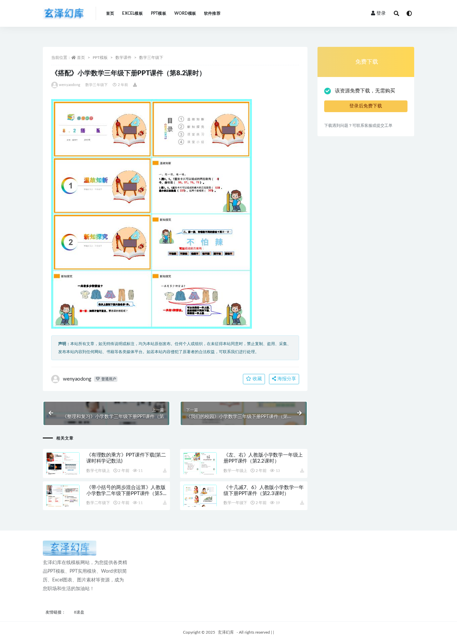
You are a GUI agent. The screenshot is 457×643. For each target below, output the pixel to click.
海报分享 (286, 379)
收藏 (256, 379)
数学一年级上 (235, 471)
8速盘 (79, 612)
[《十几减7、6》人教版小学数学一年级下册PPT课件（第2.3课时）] (200, 504)
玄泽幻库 (226, 632)
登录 (381, 13)
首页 (110, 13)
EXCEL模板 (132, 13)
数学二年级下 (98, 503)
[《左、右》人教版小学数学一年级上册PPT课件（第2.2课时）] (200, 471)
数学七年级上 (98, 471)
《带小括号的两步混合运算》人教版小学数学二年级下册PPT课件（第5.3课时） (126, 493)
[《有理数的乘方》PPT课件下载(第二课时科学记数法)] (63, 471)
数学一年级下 (235, 503)
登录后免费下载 (365, 106)
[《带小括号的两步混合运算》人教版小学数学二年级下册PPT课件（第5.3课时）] (63, 504)
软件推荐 (212, 13)
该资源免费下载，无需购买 (365, 90)
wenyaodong (69, 85)
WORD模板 (185, 13)
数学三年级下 (151, 58)
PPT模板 (158, 13)
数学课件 (123, 58)
